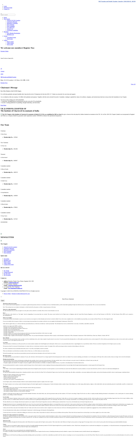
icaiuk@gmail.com (14, 282)
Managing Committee (12, 23)
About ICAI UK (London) (13, 20)
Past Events (10, 39)
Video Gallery (10, 43)
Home (5, 17)
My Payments (7, 275)
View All (133, 84)
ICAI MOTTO (10, 27)
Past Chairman (10, 24)
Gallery (5, 40)
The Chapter (7, 19)
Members (6, 31)
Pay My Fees (7, 273)
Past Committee (11, 26)
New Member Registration (13, 33)
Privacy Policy (7, 293)
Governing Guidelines (12, 30)
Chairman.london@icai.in (15, 285)
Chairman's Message (12, 21)
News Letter (10, 44)
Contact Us (6, 9)
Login (5, 6)
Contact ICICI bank (9, 264)
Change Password (8, 272)
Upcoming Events (11, 37)
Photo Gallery (10, 41)
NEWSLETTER (8, 7)
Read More (3, 105)
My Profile (6, 270)
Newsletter (6, 259)
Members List (10, 34)
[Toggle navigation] (1, 13)
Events (5, 36)
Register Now (4, 83)
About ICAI (10, 29)
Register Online (4, 51)
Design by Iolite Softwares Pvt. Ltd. (21, 293)
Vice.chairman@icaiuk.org (15, 288)
